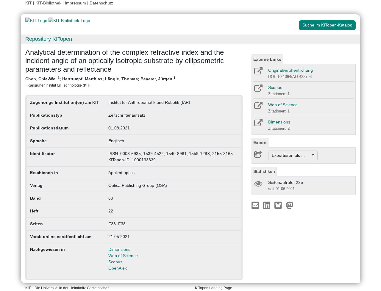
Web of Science (123, 255)
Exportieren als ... (291, 155)
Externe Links (267, 59)
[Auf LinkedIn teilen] (267, 205)
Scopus (115, 261)
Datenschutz (101, 3)
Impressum (75, 3)
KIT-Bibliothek (49, 3)
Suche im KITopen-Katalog (327, 25)
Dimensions (119, 249)
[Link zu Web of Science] (258, 107)
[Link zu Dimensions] (258, 124)
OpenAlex (117, 268)
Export (260, 142)
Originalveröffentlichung (290, 70)
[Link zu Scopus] (258, 90)
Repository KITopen (48, 39)
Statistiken (264, 171)
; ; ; (100, 81)
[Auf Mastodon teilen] (289, 205)
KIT (28, 3)
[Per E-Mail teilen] (256, 205)
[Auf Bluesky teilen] (279, 205)
